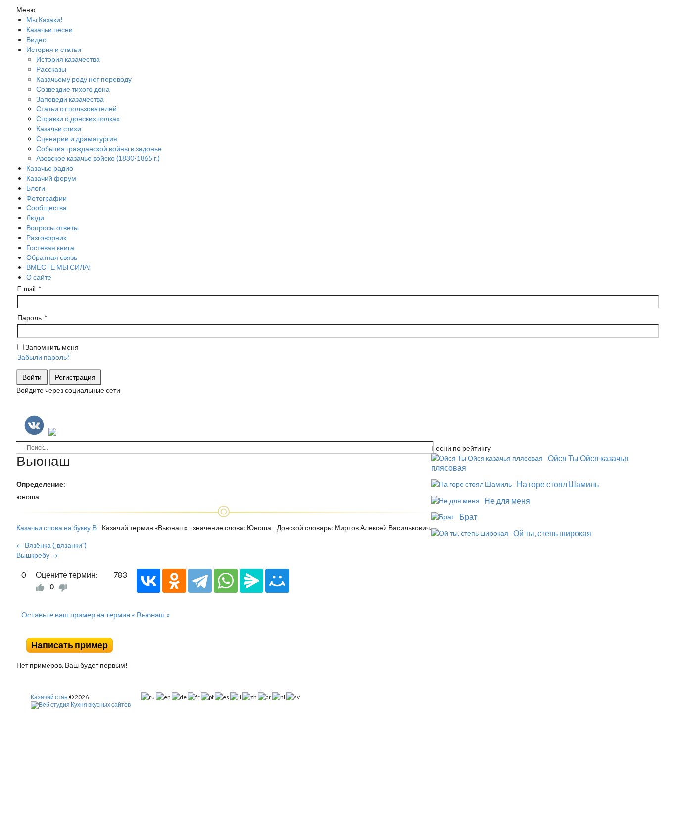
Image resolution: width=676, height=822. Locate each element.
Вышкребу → (37, 555)
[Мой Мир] (277, 581)
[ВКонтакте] (148, 581)
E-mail (26, 288)
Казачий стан (49, 697)
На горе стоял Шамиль (558, 484)
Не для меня (507, 500)
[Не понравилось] (62, 587)
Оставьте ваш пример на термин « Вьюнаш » (95, 614)
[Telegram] (200, 581)
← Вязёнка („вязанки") (51, 545)
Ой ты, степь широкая (552, 533)
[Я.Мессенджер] (251, 581)
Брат (468, 516)
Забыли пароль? (43, 357)
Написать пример (69, 645)
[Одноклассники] (174, 581)
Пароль (29, 317)
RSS (427, 630)
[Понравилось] (40, 587)
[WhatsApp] (226, 581)
